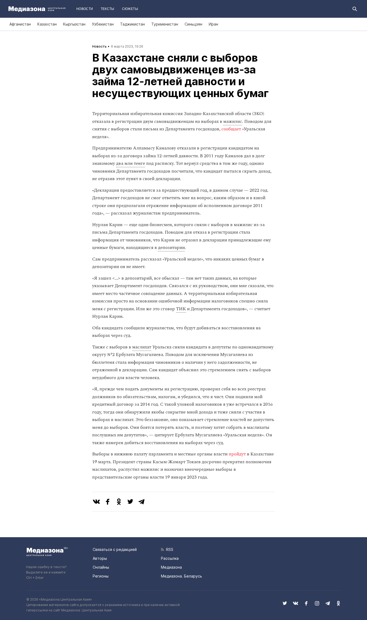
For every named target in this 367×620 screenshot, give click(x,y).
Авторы (100, 558)
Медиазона (171, 567)
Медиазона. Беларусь (181, 576)
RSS (168, 549)
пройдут (237, 454)
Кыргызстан (74, 24)
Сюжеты (130, 9)
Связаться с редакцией (115, 549)
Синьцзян (193, 24)
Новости (84, 9)
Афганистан (20, 24)
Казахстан (47, 24)
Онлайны (101, 567)
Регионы (101, 576)
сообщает (231, 129)
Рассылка (170, 558)
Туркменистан (164, 24)
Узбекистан (103, 24)
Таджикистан (132, 24)
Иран (213, 24)
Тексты (107, 9)
